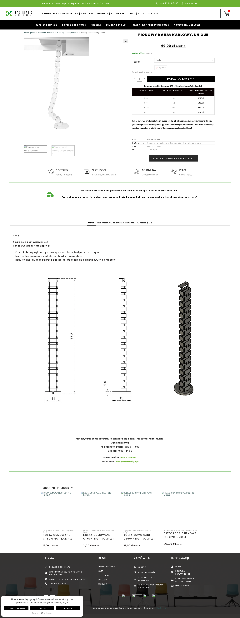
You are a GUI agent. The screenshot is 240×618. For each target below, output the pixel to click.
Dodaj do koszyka (181, 78)
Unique (154, 149)
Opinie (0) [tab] (144, 222)
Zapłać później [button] (138, 53)
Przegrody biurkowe (189, 530)
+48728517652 (129, 457)
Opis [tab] (91, 222)
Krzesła (96, 25)
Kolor (136, 62)
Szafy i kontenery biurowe (150, 25)
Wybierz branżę (46, 25)
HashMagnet (162, 607)
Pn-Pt (183, 170)
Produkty (87, 13)
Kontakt (153, 13)
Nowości (102, 13)
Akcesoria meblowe (187, 25)
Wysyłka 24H (154, 146)
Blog (141, 13)
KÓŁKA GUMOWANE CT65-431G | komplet (139, 536)
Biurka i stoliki (117, 25)
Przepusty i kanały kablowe (67, 32)
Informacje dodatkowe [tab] (116, 222)
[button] (125, 41)
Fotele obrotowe (74, 25)
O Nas (131, 13)
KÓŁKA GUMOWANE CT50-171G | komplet (58, 536)
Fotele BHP (118, 13)
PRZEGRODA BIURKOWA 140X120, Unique (180, 535)
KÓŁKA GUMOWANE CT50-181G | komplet (98, 536)
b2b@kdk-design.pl (127, 461)
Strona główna (30, 32)
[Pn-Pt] (174, 171)
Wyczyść (162, 67)
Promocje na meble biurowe (60, 13)
